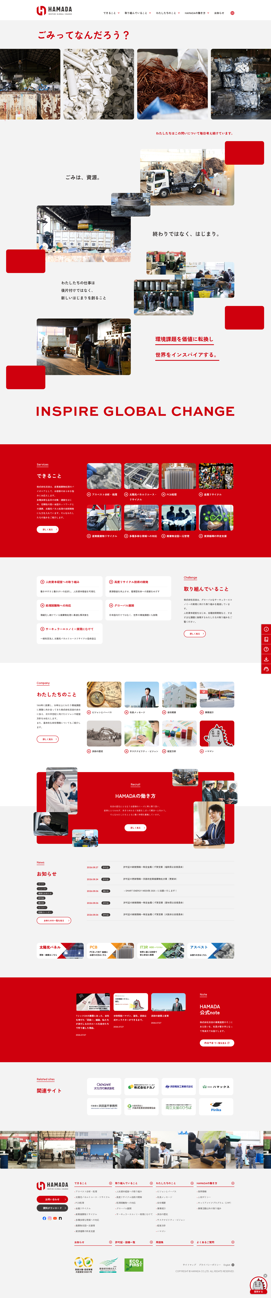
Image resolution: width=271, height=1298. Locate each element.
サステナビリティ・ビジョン (144, 751)
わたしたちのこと (166, 12)
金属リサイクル (213, 494)
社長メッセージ (137, 712)
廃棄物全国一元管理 (178, 536)
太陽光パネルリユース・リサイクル (143, 496)
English (227, 1264)
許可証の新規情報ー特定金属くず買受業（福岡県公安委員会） (154, 866)
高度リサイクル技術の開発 (131, 582)
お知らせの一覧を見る (54, 920)
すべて (41, 884)
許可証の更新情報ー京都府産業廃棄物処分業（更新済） (150, 878)
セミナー (42, 907)
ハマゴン (209, 751)
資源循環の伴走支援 (215, 536)
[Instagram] (49, 1218)
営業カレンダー (44, 912)
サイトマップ (189, 1264)
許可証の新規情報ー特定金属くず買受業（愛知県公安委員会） (154, 902)
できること (109, 12)
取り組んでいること (136, 12)
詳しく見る (48, 529)
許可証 (41, 898)
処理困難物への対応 (58, 605)
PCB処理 (172, 494)
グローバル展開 (124, 605)
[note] (60, 1218)
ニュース (42, 888)
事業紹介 (209, 712)
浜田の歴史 (97, 751)
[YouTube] (55, 1218)
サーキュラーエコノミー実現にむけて (70, 629)
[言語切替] (232, 13)
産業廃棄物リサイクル (104, 536)
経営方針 (171, 751)
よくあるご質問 (205, 1242)
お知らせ (219, 12)
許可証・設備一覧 (125, 1242)
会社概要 (171, 712)
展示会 (41, 902)
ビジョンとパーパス (102, 712)
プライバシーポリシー (210, 1264)
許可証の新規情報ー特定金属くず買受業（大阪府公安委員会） (154, 914)
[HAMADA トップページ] (54, 10)
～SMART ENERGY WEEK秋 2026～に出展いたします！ (150, 890)
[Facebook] (44, 1218)
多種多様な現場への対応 (143, 536)
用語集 (159, 1242)
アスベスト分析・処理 (104, 494)
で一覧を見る (220, 1042)
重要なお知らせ (44, 893)
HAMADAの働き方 (195, 12)
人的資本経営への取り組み (63, 582)
